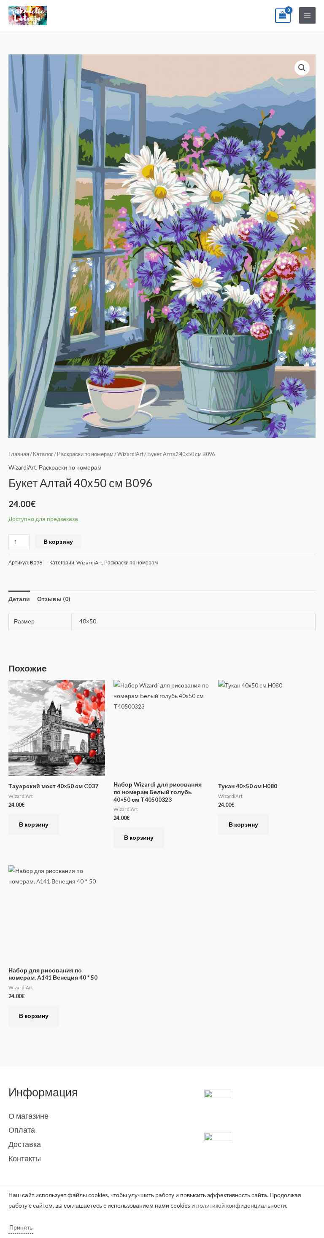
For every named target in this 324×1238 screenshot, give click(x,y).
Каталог (43, 454)
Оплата (21, 1129)
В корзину (58, 541)
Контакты (24, 1158)
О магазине (28, 1115)
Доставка (24, 1144)
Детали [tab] (19, 598)
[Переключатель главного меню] (307, 15)
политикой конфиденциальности (241, 1205)
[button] (302, 67)
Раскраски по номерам (85, 454)
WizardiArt (130, 454)
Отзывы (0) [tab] (53, 598)
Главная (18, 454)
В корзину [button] (34, 824)
